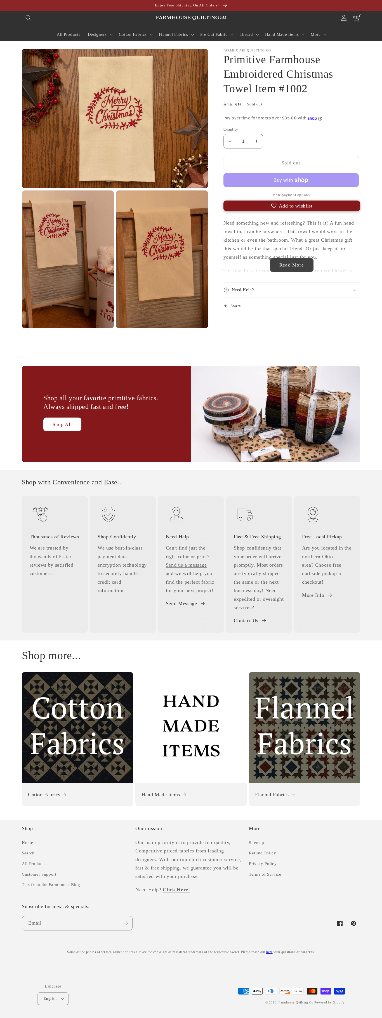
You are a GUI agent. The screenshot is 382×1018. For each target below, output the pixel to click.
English (50, 998)
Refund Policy (262, 852)
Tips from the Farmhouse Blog (51, 884)
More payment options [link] (291, 195)
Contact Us (246, 620)
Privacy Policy (263, 863)
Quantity (230, 129)
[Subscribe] (125, 923)
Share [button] (235, 305)
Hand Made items (161, 794)
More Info (313, 595)
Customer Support (39, 874)
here (269, 952)
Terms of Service (265, 874)
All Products (34, 863)
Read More (291, 265)
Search (28, 852)
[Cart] (357, 18)
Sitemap (256, 842)
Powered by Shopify (329, 1002)
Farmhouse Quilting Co (296, 1002)
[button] (28, 18)
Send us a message (186, 565)
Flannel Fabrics (272, 794)
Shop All (62, 424)
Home (27, 842)
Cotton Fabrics (44, 794)
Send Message (181, 603)
